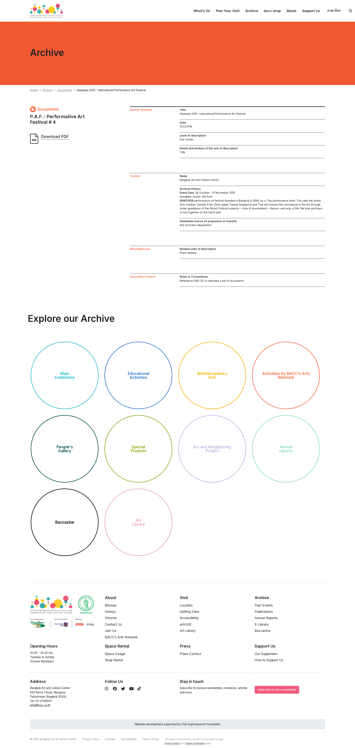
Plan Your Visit (228, 11)
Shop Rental (114, 660)
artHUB (185, 624)
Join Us (110, 631)
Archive (251, 11)
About (291, 11)
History (110, 612)
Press (185, 646)
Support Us (311, 11)
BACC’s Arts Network (121, 637)
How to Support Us (269, 660)
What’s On (201, 11)
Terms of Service (194, 743)
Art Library (188, 631)
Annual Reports (266, 618)
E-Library (261, 624)
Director (111, 618)
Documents (64, 90)
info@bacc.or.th (40, 705)
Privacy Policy (90, 739)
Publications (264, 612)
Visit (184, 597)
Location (186, 605)
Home (34, 90)
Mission (110, 605)
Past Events (264, 605)
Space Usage (115, 654)
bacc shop (272, 11)
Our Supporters (266, 654)
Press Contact (190, 654)
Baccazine (262, 631)
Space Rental (117, 646)
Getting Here (189, 612)
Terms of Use (150, 739)
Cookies (110, 739)
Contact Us (113, 624)
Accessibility (189, 618)
